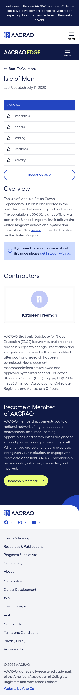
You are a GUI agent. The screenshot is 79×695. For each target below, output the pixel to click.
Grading (19, 138)
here (36, 230)
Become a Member (22, 481)
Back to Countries (22, 69)
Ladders (19, 127)
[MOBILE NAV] (71, 35)
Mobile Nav (71, 35)
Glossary (19, 160)
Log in (8, 614)
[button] (39, 175)
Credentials (21, 116)
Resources (20, 149)
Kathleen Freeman (39, 315)
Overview (13, 105)
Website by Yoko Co (19, 689)
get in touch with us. (55, 253)
